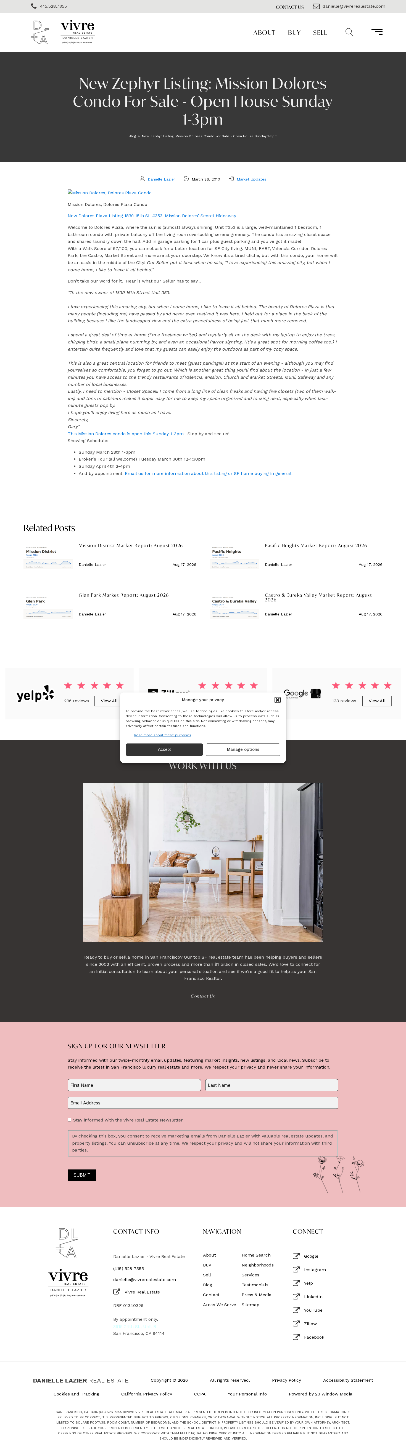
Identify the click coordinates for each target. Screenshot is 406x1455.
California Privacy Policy (146, 1394)
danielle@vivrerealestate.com (144, 1280)
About (265, 32)
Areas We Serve (219, 1305)
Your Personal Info (247, 1394)
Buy (294, 32)
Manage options (243, 749)
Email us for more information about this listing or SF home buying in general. (208, 473)
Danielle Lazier (161, 179)
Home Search (256, 1255)
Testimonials (255, 1285)
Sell (320, 32)
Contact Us (290, 7)
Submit (81, 1175)
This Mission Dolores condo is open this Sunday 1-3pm (126, 433)
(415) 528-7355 (128, 1268)
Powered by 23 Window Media (320, 1394)
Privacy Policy (286, 1380)
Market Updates (251, 179)
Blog (132, 136)
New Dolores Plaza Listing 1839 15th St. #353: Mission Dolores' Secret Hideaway (152, 215)
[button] (277, 700)
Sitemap (250, 1305)
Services (250, 1275)
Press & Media (256, 1295)
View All (109, 700)
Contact (211, 1295)
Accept (164, 749)
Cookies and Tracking (76, 1394)
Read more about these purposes (162, 735)
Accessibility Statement (348, 1380)
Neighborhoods (258, 1265)
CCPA (200, 1394)
